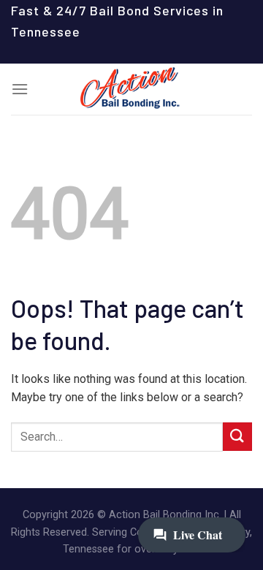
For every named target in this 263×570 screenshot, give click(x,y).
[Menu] (19, 89)
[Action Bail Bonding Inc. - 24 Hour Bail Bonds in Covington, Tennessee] (131, 89)
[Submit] (237, 436)
